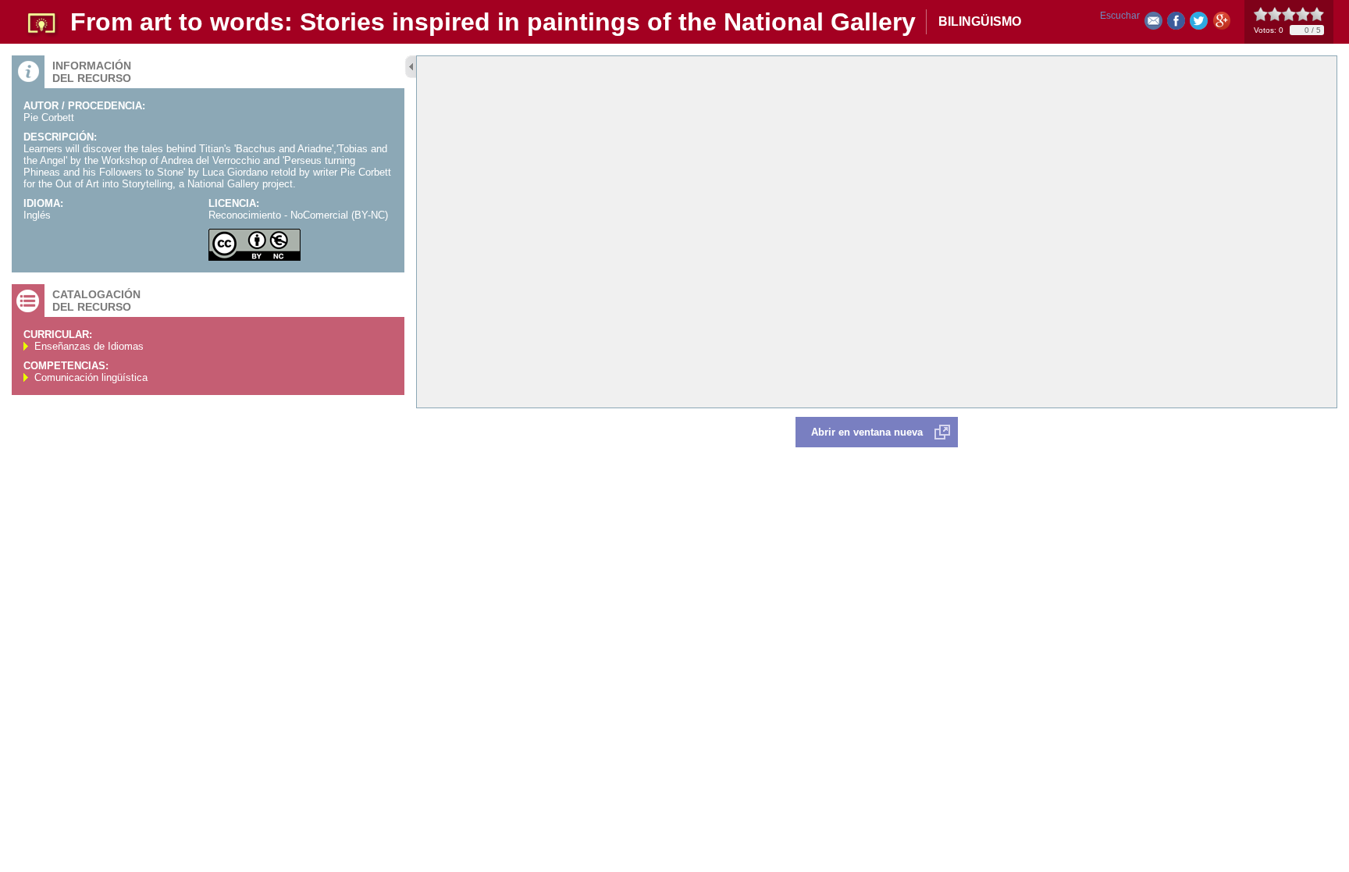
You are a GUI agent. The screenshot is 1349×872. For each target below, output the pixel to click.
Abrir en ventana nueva (867, 432)
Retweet (1199, 24)
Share (1176, 24)
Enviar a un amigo (1153, 24)
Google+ (1221, 24)
